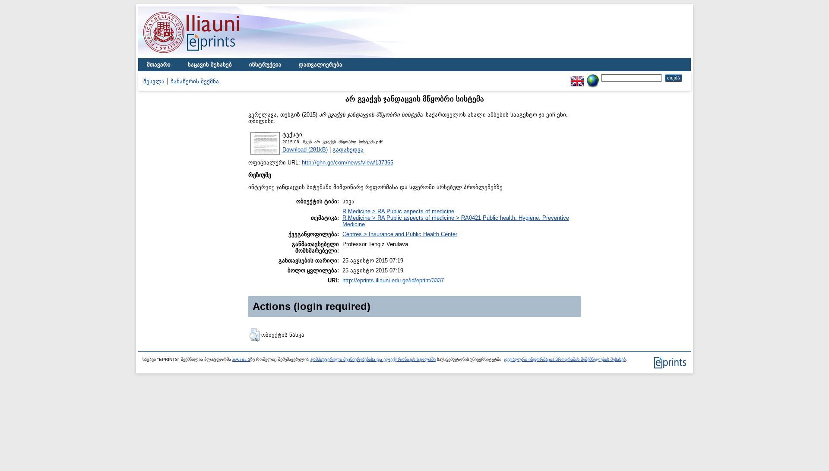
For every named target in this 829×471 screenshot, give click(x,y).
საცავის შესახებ (210, 64)
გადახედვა (348, 149)
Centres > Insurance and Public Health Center (399, 234)
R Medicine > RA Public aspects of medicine (398, 211)
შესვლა (154, 81)
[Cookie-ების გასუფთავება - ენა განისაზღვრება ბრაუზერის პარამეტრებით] (593, 77)
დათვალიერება (320, 64)
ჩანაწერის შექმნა (195, 81)
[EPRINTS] (211, 56)
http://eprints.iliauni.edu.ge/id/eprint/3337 (393, 280)
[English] (577, 77)
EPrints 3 (241, 359)
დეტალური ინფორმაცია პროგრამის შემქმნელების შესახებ (565, 359)
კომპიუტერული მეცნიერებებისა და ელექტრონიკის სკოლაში (373, 359)
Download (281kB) (305, 149)
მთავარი (159, 64)
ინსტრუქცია (265, 64)
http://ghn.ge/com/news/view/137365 (347, 162)
